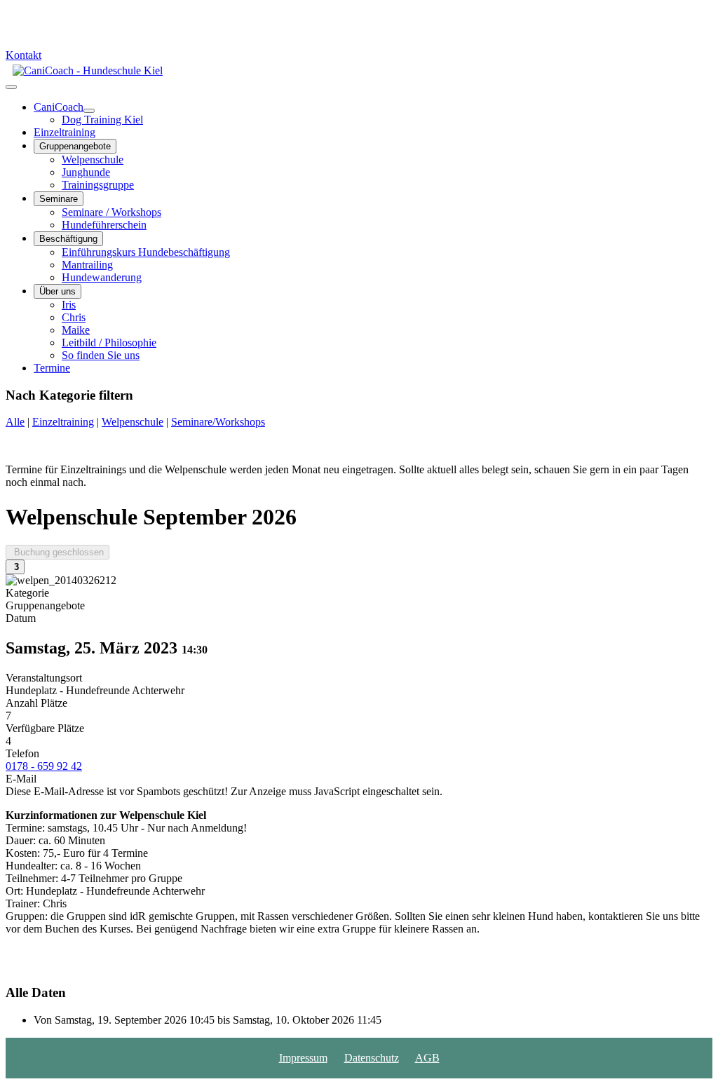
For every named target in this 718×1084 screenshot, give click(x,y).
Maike (76, 330)
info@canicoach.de (62, 23)
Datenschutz (371, 1058)
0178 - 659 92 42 (58, 35)
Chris (74, 317)
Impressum (303, 1058)
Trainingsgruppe (98, 185)
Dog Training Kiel (102, 120)
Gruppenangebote (75, 146)
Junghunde (86, 172)
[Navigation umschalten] (11, 87)
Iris (69, 305)
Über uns (57, 291)
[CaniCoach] (89, 111)
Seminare (58, 199)
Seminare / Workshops (111, 212)
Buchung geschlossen (57, 552)
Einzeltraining (64, 132)
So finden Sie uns (101, 355)
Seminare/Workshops (218, 422)
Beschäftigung (68, 238)
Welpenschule (92, 159)
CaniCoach (58, 107)
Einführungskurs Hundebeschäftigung (146, 252)
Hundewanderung (102, 277)
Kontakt (23, 55)
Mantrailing (87, 265)
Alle (15, 422)
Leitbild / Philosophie (109, 342)
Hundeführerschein (104, 225)
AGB (427, 1058)
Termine (52, 368)
